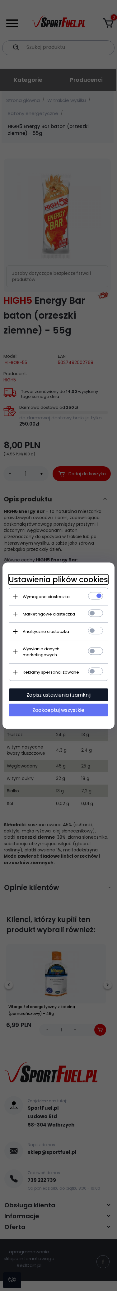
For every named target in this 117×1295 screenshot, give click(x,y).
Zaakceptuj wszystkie (58, 710)
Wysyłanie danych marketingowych (41, 652)
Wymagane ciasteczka (46, 597)
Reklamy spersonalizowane (51, 672)
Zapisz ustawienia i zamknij (58, 694)
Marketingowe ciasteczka (49, 614)
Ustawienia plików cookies (58, 579)
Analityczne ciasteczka (46, 631)
